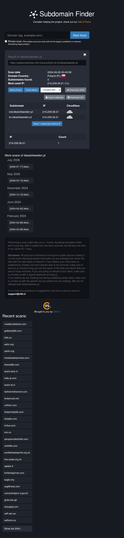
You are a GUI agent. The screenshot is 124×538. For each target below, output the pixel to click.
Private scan (44, 42)
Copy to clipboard (55, 97)
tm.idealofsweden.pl (20, 117)
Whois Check (15, 89)
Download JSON (76, 89)
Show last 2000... (13, 528)
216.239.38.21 (50, 112)
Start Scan (80, 35)
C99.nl (56, 311)
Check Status (31, 89)
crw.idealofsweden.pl (21, 112)
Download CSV (77, 97)
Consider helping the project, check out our (62, 21)
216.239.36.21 (50, 117)
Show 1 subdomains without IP (47, 123)
